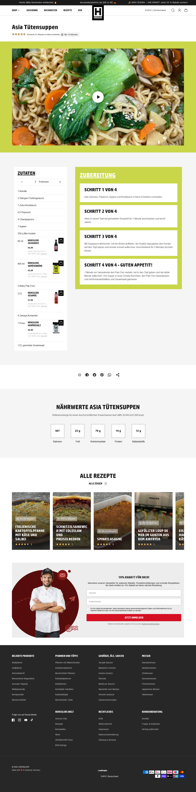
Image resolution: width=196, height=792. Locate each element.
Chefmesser (147, 673)
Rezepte (59, 724)
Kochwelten (60, 729)
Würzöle (102, 678)
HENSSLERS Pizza (64, 740)
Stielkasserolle (18, 689)
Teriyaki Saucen (106, 662)
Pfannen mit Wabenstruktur (67, 662)
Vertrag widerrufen (150, 729)
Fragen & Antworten (151, 724)
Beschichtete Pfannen (65, 673)
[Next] (177, 521)
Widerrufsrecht (105, 724)
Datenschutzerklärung (109, 734)
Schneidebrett (18, 673)
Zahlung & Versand (107, 740)
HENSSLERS (24, 767)
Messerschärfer (19, 700)
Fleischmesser (148, 684)
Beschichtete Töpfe (64, 700)
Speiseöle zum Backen (109, 689)
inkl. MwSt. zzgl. (34, 254)
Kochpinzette (18, 694)
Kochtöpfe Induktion (64, 689)
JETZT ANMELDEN (134, 617)
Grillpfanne (17, 668)
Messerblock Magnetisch (23, 678)
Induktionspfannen (63, 668)
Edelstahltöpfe (61, 694)
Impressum (104, 729)
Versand (44, 254)
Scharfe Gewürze (106, 694)
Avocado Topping (20, 684)
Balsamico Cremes (107, 668)
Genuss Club (61, 718)
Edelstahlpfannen (63, 678)
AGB (101, 718)
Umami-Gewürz (106, 673)
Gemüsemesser (149, 678)
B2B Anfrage (61, 745)
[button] (15, 10)
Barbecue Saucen (107, 684)
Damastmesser (149, 662)
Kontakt (145, 718)
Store (57, 734)
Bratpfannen (60, 684)
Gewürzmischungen (108, 700)
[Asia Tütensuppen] (98, 97)
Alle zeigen (95, 483)
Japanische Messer (151, 689)
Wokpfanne (17, 662)
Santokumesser (149, 668)
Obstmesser (147, 694)
